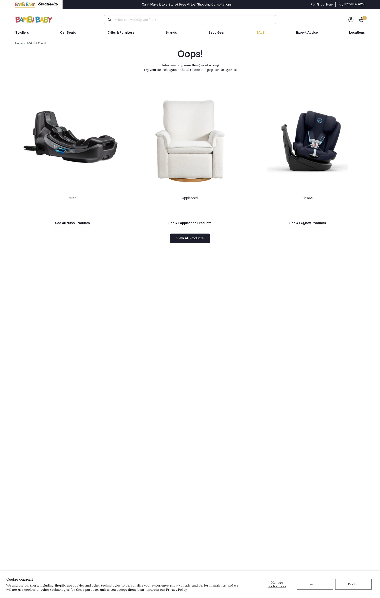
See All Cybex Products (307, 223)
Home (19, 43)
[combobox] (191, 19)
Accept (315, 584)
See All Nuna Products (72, 223)
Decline (353, 584)
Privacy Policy (176, 589)
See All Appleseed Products (190, 223)
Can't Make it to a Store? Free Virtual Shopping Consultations (187, 4)
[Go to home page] (34, 19)
